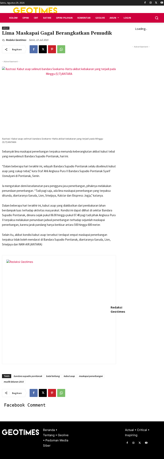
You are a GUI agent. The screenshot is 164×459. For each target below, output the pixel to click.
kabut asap (69, 376)
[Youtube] (161, 3)
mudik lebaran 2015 (14, 381)
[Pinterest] (52, 49)
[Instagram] (150, 3)
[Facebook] (145, 3)
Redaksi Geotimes (16, 40)
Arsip (6, 28)
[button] (156, 18)
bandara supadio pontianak (28, 376)
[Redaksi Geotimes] (56, 310)
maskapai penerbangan (91, 376)
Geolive (63, 435)
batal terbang (53, 376)
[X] (156, 3)
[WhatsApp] (61, 49)
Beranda (49, 430)
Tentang (49, 435)
